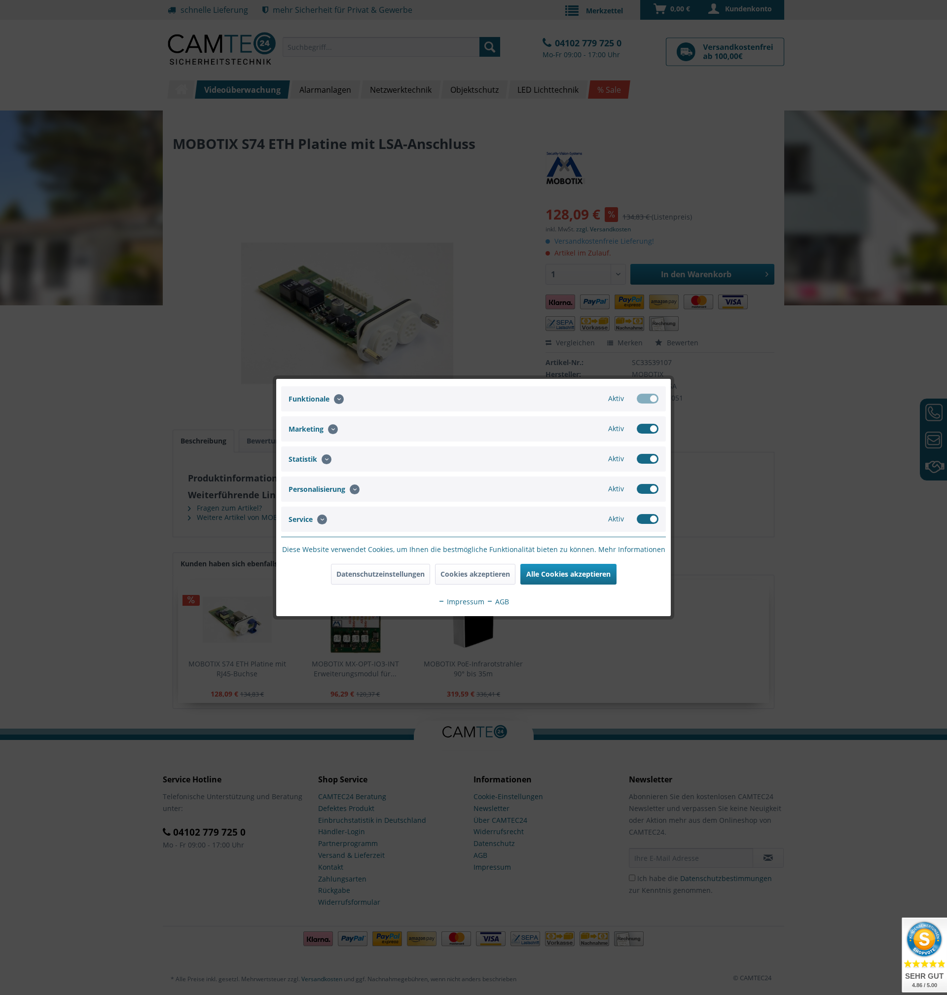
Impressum (464, 601)
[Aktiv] (647, 399)
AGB (501, 601)
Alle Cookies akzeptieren (568, 574)
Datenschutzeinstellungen (380, 574)
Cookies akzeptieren (475, 574)
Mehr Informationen (631, 549)
